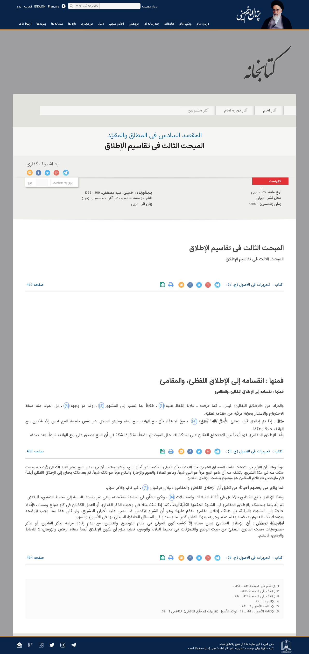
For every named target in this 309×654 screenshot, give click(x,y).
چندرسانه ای (151, 24)
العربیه (28, 7)
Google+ (56, 172)
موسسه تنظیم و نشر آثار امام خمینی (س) (229, 648)
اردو (19, 7)
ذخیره (163, 284)
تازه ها (72, 24)
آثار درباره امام (235, 110)
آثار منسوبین (198, 110)
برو (30, 182)
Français (53, 7)
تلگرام (65, 172)
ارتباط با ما (25, 24)
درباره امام (203, 24)
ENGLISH (40, 7)
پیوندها (41, 24)
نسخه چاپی (172, 284)
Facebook (38, 172)
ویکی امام (185, 24)
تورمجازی (87, 24)
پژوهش (134, 24)
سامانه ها (57, 24)
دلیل (101, 24)
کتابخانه (169, 24)
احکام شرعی (116, 24)
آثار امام (269, 110)
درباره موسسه (149, 7)
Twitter (47, 172)
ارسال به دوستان (30, 172)
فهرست (275, 181)
